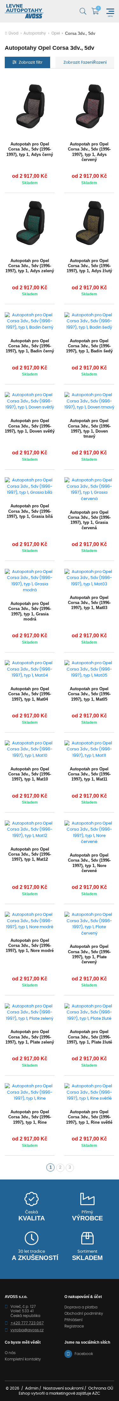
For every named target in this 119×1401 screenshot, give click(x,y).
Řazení (100, 63)
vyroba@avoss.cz (26, 1330)
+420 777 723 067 (27, 1323)
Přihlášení (73, 1320)
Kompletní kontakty (23, 1359)
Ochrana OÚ (100, 1388)
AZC (96, 1393)
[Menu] (110, 11)
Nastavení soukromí (63, 1388)
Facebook (84, 1354)
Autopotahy (34, 33)
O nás (10, 1353)
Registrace (74, 1326)
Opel (55, 33)
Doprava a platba (80, 1307)
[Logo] (24, 11)
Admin (31, 1388)
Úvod (13, 33)
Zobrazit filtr (31, 63)
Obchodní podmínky (83, 1313)
